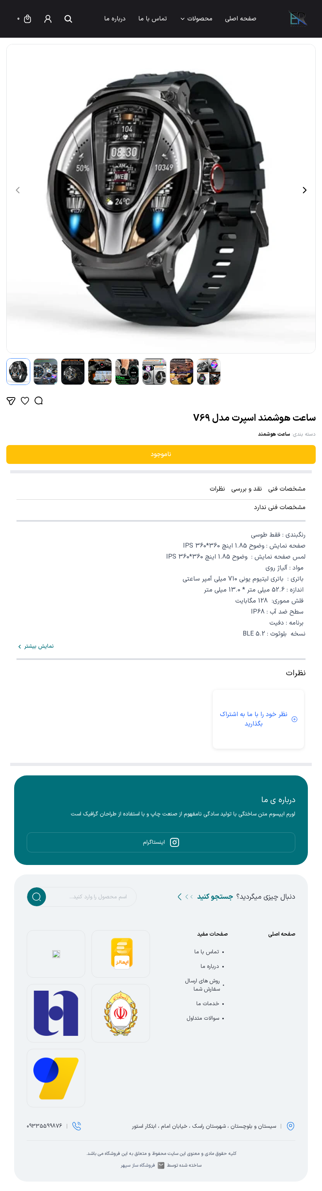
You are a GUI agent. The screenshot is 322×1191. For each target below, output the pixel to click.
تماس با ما (152, 19)
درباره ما (115, 19)
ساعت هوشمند (274, 434)
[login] (47, 19)
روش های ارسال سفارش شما (202, 985)
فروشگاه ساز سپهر (138, 1165)
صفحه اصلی (240, 19)
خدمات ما (207, 1004)
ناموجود (161, 454)
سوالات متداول (203, 1018)
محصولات (199, 19)
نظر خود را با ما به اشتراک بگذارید (253, 719)
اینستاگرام (154, 842)
